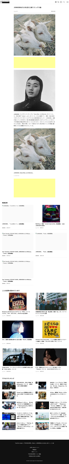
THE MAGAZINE (27, 443)
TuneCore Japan (19, 443)
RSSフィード (34, 451)
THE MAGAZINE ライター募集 (34, 454)
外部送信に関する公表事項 (34, 456)
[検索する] (64, 2)
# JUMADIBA (16, 175)
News (33, 443)
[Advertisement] (34, 62)
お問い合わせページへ (34, 447)
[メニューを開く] (67, 2)
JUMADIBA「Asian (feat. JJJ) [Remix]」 (23, 172)
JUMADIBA (16, 114)
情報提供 (34, 449)
